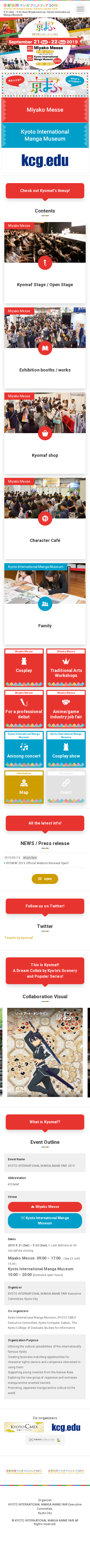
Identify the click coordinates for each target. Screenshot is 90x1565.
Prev (6, 43)
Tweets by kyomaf (18, 938)
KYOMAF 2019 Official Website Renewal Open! (37, 863)
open (48, 879)
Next (84, 43)
